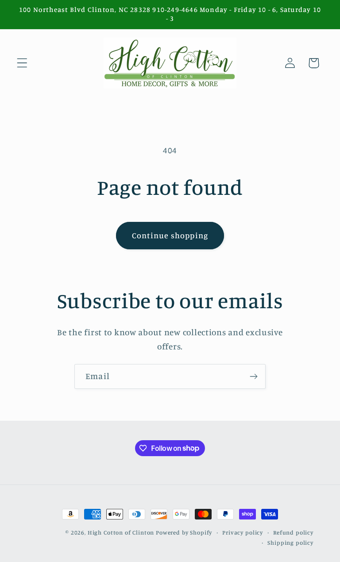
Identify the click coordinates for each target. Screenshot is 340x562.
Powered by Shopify (184, 532)
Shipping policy (290, 542)
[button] (22, 63)
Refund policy (293, 532)
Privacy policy (242, 532)
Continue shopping (170, 235)
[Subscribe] (253, 376)
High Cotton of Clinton (121, 532)
